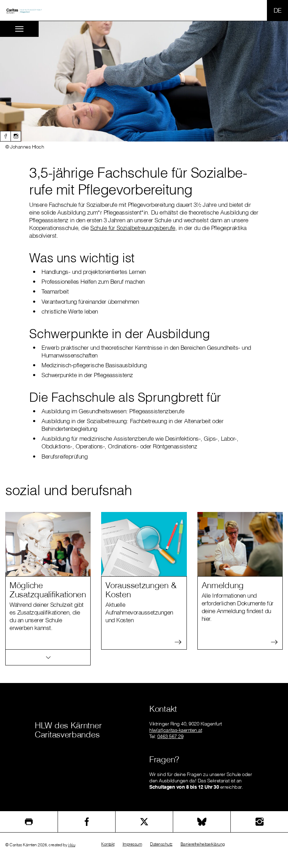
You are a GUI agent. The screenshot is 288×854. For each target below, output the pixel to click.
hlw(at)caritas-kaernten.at (175, 730)
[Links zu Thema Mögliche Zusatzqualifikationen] (48, 657)
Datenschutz (161, 844)
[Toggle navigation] (19, 29)
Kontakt (107, 844)
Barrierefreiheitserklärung (203, 844)
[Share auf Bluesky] (201, 821)
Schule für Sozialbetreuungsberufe (132, 227)
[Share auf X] (144, 821)
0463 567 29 (170, 736)
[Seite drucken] (29, 821)
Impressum (132, 844)
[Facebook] (5, 136)
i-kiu (72, 844)
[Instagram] (16, 136)
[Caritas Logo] (24, 10)
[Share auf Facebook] (86, 821)
